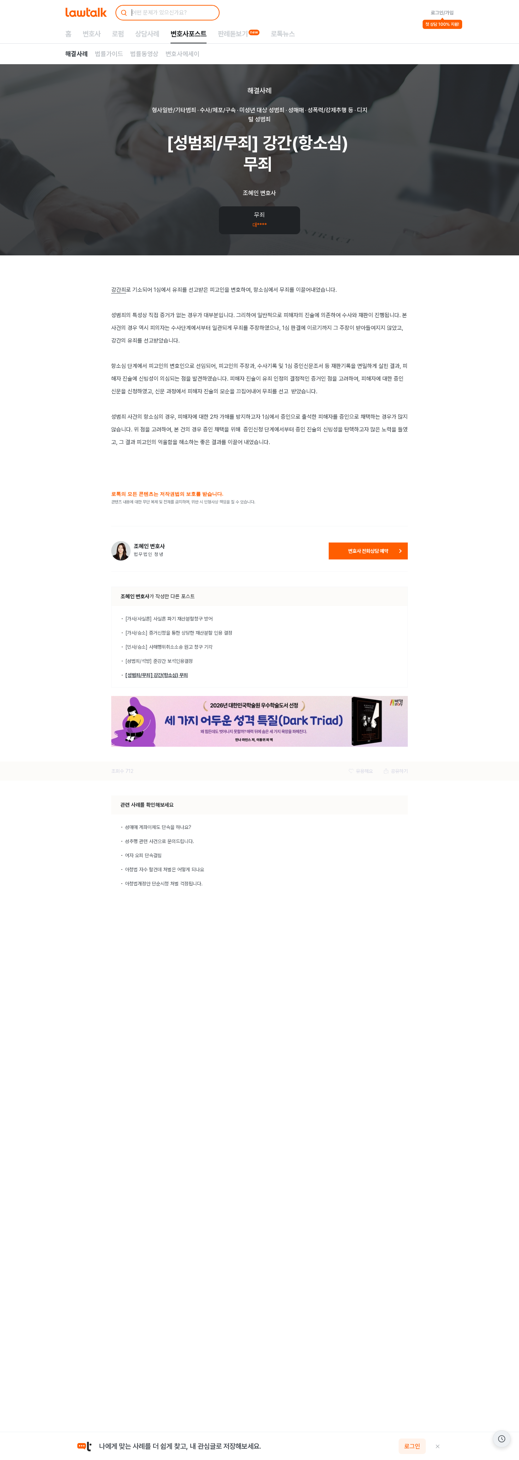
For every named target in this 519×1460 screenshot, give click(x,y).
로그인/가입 (442, 13)
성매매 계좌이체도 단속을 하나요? (158, 827)
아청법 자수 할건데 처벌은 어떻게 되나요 (164, 869)
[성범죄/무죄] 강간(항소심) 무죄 (156, 675)
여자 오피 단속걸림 (143, 855)
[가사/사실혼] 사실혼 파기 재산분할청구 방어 (169, 619)
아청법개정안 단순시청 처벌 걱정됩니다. (164, 883)
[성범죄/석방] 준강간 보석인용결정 (159, 661)
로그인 (412, 1446)
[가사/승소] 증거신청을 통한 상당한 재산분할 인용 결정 (178, 633)
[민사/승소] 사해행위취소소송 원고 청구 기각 (169, 647)
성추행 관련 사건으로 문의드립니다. (159, 841)
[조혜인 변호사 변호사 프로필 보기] (121, 551)
